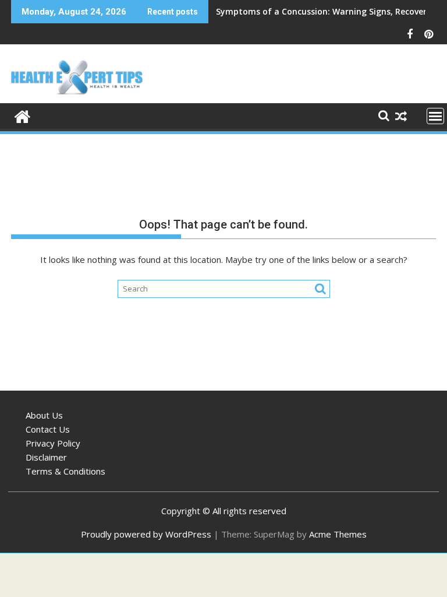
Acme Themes (338, 534)
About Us (44, 415)
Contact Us (48, 429)
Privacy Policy (53, 443)
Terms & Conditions (65, 471)
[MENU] (435, 116)
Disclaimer (46, 457)
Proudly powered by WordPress (146, 534)
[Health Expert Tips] (22, 115)
